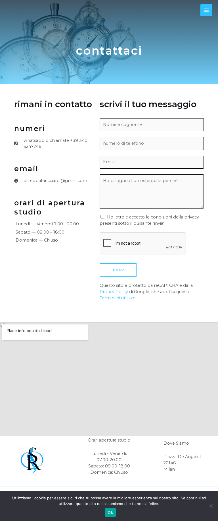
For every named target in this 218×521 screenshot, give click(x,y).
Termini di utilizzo (118, 298)
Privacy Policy (114, 291)
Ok (110, 512)
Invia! (118, 270)
